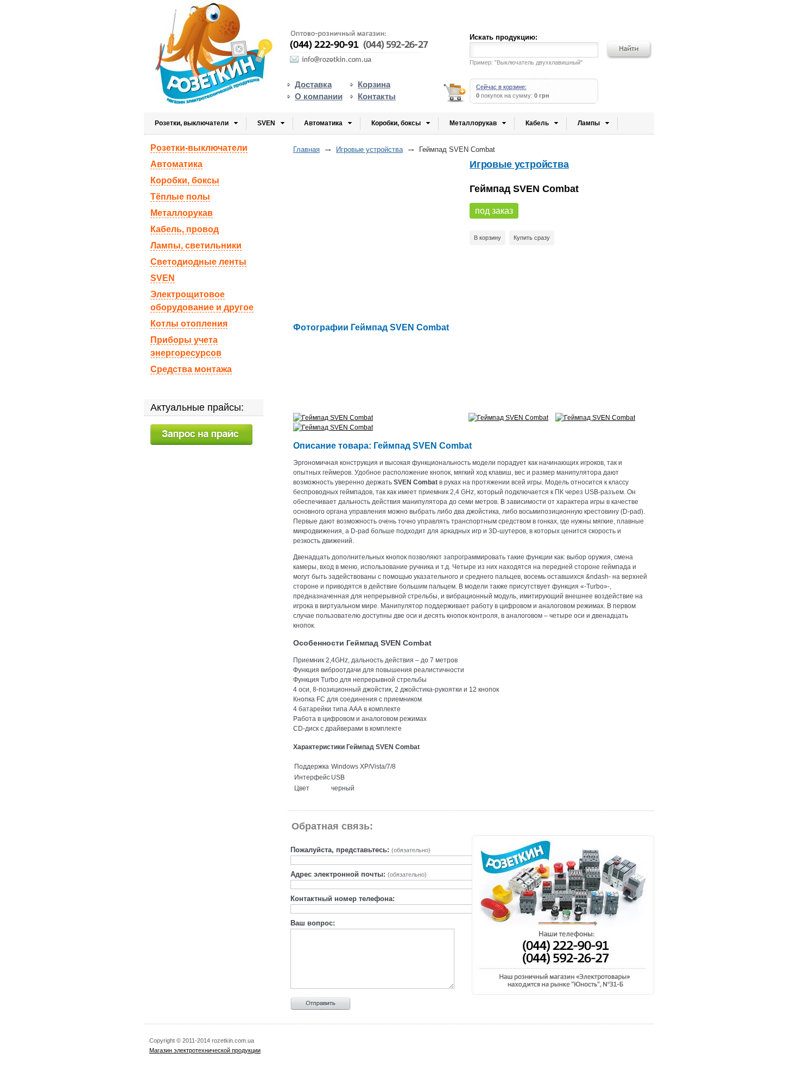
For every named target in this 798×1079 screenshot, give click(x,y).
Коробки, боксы (396, 123)
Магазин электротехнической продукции (205, 1050)
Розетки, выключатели (192, 123)
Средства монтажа (191, 369)
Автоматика (323, 123)
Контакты (377, 96)
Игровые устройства (369, 149)
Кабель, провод (184, 229)
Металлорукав (473, 123)
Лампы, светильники (196, 245)
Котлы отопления (188, 323)
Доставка (313, 84)
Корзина (374, 84)
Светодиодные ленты (198, 261)
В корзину (487, 237)
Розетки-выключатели (199, 147)
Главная (306, 149)
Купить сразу (532, 237)
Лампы (589, 123)
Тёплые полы (180, 196)
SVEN (266, 123)
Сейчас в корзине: (501, 87)
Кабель (537, 123)
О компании (319, 96)
